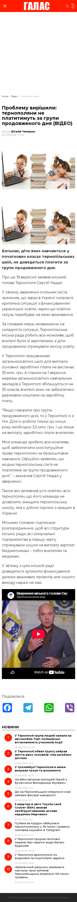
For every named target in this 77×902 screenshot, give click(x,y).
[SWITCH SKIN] (73, 6)
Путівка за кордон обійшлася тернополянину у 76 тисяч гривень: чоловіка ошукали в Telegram (42, 826)
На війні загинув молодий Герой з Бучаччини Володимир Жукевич (41, 781)
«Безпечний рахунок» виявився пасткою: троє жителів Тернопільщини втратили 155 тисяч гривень (42, 872)
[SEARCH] (67, 6)
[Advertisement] (38, 54)
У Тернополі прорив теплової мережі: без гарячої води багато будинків (39, 842)
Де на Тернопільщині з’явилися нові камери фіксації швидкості (42, 793)
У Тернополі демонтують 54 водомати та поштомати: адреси (39, 856)
